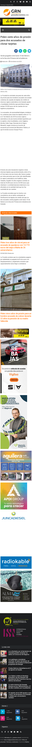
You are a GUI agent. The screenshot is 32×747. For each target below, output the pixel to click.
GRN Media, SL (7, 737)
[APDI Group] (16, 496)
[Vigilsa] (16, 366)
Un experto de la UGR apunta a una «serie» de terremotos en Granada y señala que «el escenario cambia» (19, 695)
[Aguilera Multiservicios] (16, 466)
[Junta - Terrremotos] (16, 333)
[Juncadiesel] (16, 516)
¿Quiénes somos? (16, 737)
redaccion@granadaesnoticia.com (12, 739)
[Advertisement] (16, 151)
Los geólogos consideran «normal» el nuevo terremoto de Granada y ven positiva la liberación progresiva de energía (20, 662)
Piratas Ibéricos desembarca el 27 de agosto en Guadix (19, 669)
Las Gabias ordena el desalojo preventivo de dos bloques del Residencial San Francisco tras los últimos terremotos (19, 678)
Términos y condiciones (12, 742)
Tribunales (5, 238)
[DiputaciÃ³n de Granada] (16, 422)
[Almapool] (16, 586)
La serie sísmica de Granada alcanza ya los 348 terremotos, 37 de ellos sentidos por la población (19, 686)
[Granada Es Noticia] (16, 12)
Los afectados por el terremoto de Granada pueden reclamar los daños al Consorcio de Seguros (19, 652)
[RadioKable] (16, 562)
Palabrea (27, 742)
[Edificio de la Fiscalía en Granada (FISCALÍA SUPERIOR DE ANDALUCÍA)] (16, 76)
